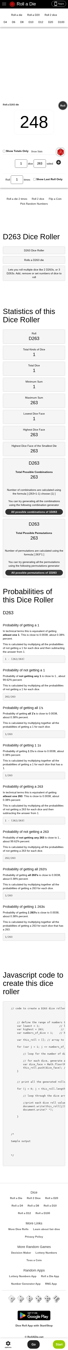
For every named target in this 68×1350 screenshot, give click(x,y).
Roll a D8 (33, 1205)
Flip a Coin (55, 198)
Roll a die (16, 14)
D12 (40, 22)
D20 (50, 22)
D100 (61, 22)
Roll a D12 (24, 1213)
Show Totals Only (17, 150)
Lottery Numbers (46, 1252)
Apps (58, 4)
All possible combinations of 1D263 (34, 511)
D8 (22, 22)
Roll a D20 (33, 14)
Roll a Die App (50, 1276)
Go (34, 1344)
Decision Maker (21, 1252)
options (8, 1344)
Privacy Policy (34, 1236)
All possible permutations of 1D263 (34, 572)
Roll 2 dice (51, 14)
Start (59, 1344)
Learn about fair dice (46, 1229)
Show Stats (36, 151)
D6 (13, 22)
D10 (31, 22)
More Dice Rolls (18, 1229)
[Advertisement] (34, 67)
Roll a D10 (50, 1205)
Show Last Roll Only (49, 179)
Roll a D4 (17, 1205)
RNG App (51, 1283)
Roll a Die (25, 3)
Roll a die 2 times (17, 198)
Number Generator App (26, 1283)
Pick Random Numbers (34, 203)
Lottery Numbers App (22, 1276)
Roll (62, 105)
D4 (5, 22)
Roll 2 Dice (34, 1198)
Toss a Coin (34, 1260)
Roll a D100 (43, 1213)
